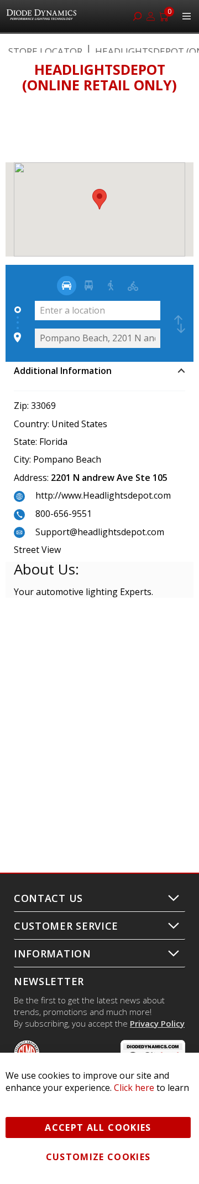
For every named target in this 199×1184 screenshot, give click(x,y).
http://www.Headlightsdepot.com (103, 495)
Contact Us (48, 898)
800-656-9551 (63, 514)
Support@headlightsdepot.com (99, 532)
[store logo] (43, 16)
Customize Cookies (98, 1157)
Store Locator (45, 51)
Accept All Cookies (98, 1127)
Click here (134, 1088)
